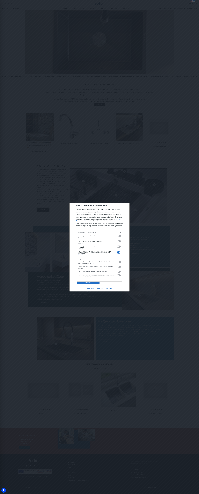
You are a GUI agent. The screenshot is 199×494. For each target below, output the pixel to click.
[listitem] (99, 232)
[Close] (126, 205)
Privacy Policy (108, 288)
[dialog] (99, 247)
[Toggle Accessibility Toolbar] (3, 490)
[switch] (119, 236)
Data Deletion (90, 288)
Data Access (99, 288)
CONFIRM (88, 282)
